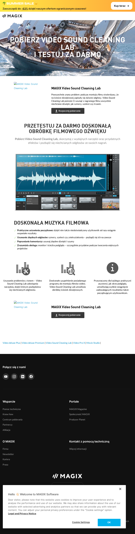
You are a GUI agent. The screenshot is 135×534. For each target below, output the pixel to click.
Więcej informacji (77, 449)
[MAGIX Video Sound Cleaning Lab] (30, 99)
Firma (5, 449)
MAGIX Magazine (78, 409)
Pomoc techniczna (12, 409)
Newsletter (8, 454)
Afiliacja (6, 430)
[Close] (120, 489)
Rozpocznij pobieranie (70, 111)
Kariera (6, 459)
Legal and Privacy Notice (22, 513)
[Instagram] (14, 376)
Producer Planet (77, 420)
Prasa (5, 465)
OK (109, 522)
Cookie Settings (81, 522)
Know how (8, 414)
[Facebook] (31, 376)
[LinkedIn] (23, 376)
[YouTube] (6, 376)
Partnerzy (7, 425)
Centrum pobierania (12, 420)
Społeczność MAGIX (79, 414)
